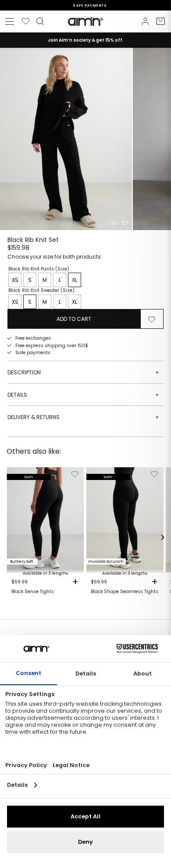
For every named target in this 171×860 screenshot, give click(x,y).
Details (83, 394)
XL (74, 280)
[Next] (162, 537)
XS (15, 280)
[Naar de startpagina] (85, 21)
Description (83, 372)
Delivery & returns (83, 417)
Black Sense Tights (32, 592)
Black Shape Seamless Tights (124, 592)
